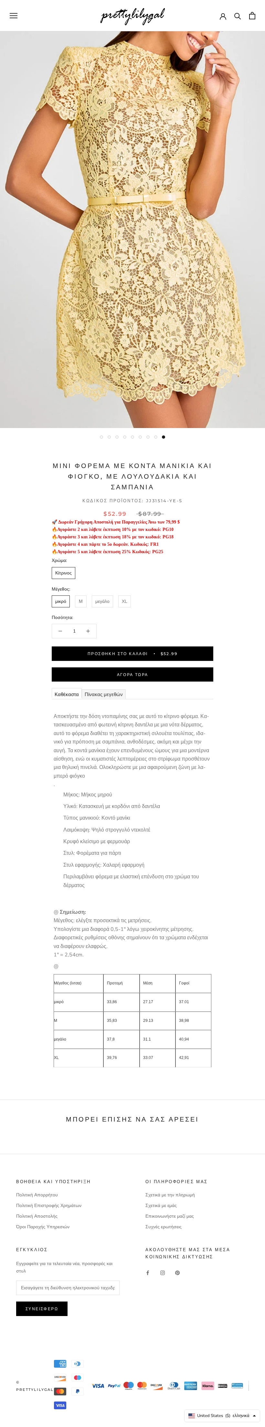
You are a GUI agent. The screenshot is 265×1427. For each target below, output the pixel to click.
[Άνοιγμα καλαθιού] (252, 15)
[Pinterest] (177, 1272)
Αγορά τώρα (132, 674)
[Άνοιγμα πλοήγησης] (13, 15)
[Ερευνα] (237, 15)
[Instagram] (162, 1272)
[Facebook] (147, 1272)
